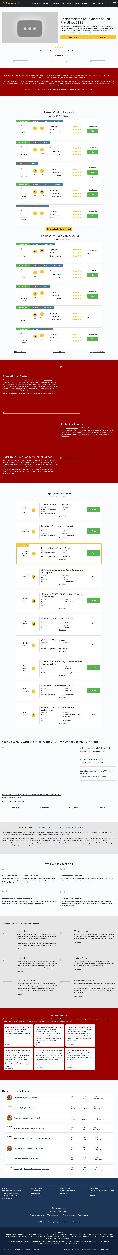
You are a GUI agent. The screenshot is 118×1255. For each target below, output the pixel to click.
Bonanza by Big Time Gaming (24, 1108)
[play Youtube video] (30, 27)
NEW (45, 121)
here (76, 51)
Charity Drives (35, 1193)
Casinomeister (94, 1188)
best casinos (48, 380)
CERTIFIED (36, 244)
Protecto (92, 1195)
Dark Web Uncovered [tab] (45, 827)
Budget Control (65, 1188)
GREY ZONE (22, 163)
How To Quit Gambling (67, 1190)
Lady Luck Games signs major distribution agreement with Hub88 (31, 794)
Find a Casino (36, 3)
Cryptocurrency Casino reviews (12, 471)
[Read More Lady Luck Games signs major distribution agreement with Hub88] (36, 769)
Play (92, 131)
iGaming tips (44, 807)
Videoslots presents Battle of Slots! (27, 1118)
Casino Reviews (74, 37)
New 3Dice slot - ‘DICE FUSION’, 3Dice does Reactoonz (33, 1138)
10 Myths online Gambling (10, 1193)
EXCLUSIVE (22, 545)
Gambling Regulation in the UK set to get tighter (31, 1169)
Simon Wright (8, 797)
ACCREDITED (23, 121)
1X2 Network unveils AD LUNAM (95, 748)
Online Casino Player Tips (10, 1196)
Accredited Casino (57, 86)
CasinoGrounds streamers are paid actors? (29, 1148)
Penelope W (9, 1068)
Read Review (93, 126)
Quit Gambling (26, 1249)
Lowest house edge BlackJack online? (27, 1159)
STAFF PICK (56, 121)
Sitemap (4, 1188)
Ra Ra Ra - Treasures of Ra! (91, 759)
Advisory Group (36, 1190)
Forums (102, 37)
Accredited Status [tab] (25, 827)
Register (101, 3)
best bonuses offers (72, 428)
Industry (102, 807)
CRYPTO (35, 121)
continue (39, 1042)
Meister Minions (36, 1188)
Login (108, 3)
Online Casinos (15, 807)
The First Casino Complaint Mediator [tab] (71, 827)
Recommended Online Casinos (11, 1190)
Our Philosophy (7, 1198)
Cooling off (17, 1249)
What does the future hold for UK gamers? (29, 1128)
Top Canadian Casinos (97, 352)
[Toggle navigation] (94, 3)
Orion (7, 1044)
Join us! (84, 3)
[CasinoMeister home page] (10, 3)
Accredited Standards (52, 838)
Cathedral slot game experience (25, 1098)
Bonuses (46, 3)
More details (62, 516)
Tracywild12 (71, 1068)
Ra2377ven (39, 1068)
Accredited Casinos (59, 352)
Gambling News (67, 3)
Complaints (55, 3)
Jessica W (70, 1044)
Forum (77, 3)
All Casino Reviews (20, 352)
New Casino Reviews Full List (59, 229)
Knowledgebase (36, 1196)
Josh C (38, 1045)
